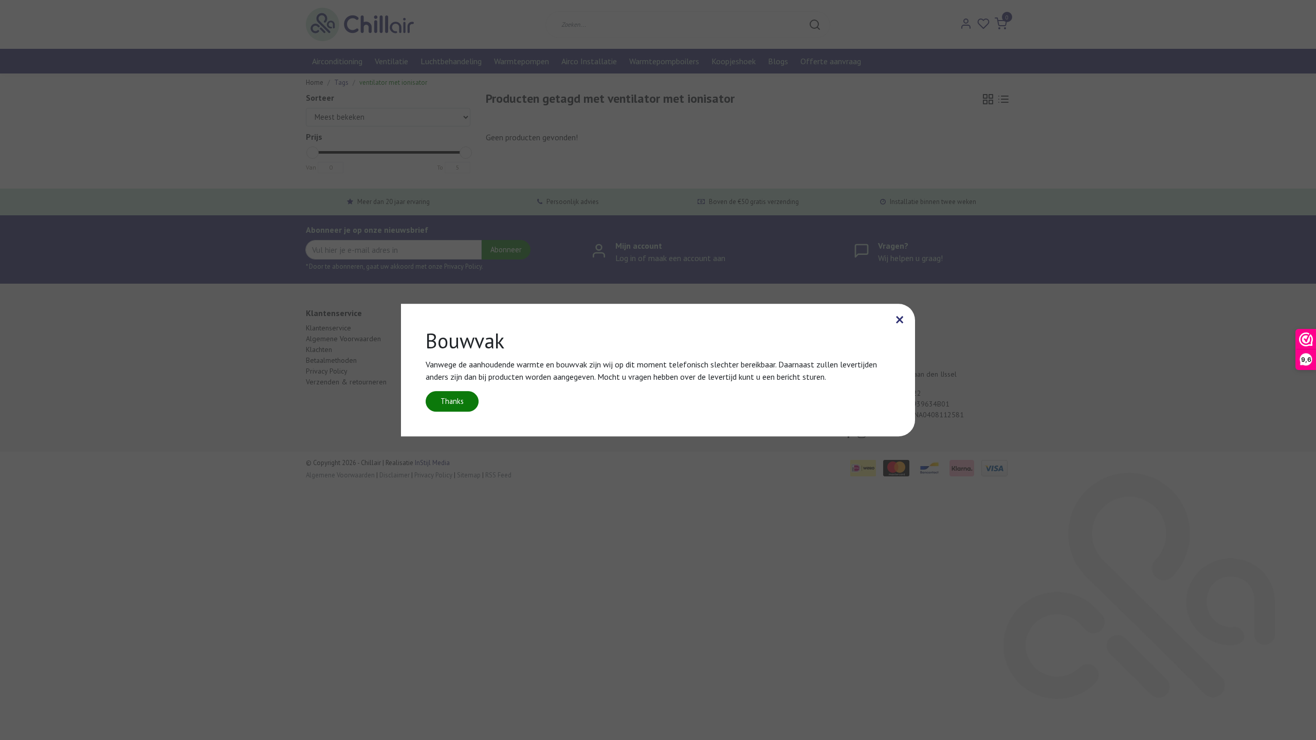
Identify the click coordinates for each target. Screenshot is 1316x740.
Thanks (452, 401)
